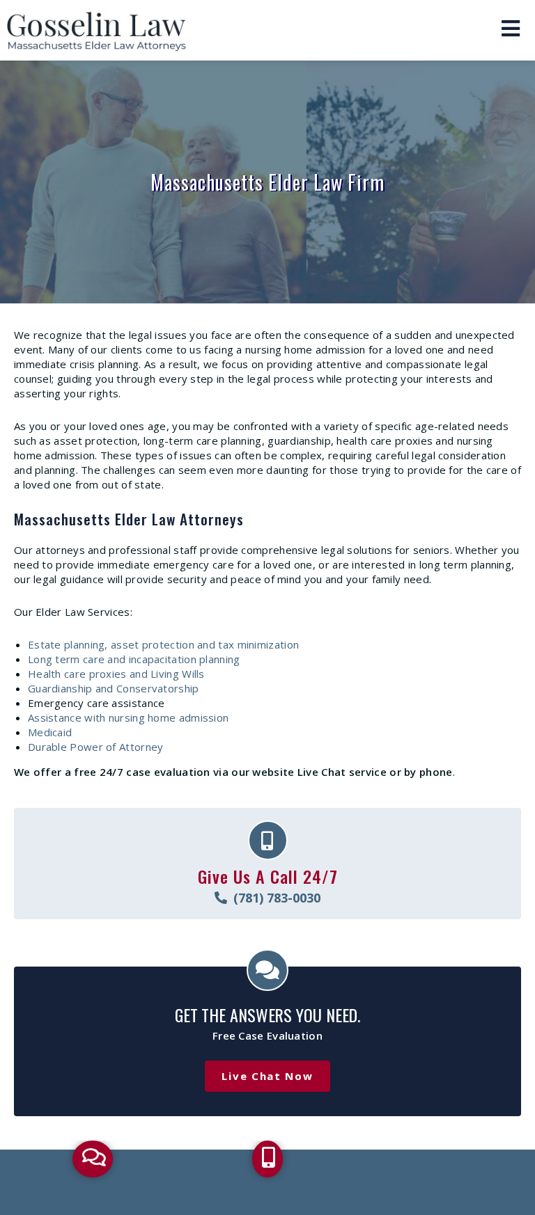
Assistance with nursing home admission (128, 717)
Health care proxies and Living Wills (116, 674)
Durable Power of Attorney (96, 747)
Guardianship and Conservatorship (113, 688)
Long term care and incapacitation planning (134, 659)
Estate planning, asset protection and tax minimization (163, 644)
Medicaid (50, 732)
